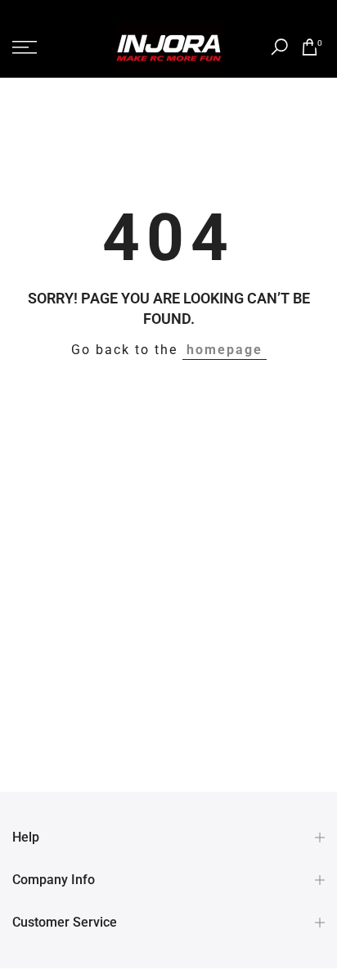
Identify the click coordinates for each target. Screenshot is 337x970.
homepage (224, 350)
